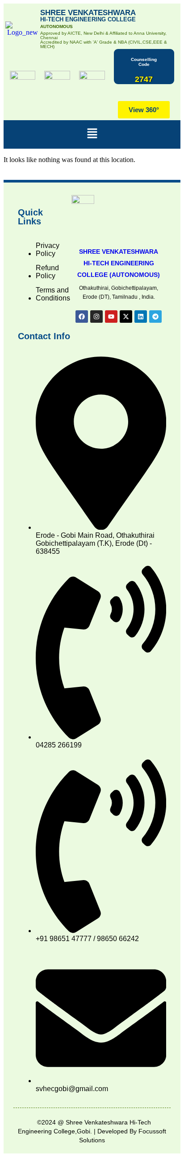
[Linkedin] (140, 316)
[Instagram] (96, 316)
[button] (92, 134)
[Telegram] (155, 316)
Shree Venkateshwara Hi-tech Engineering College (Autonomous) (118, 263)
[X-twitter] (126, 316)
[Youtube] (111, 316)
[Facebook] (81, 316)
